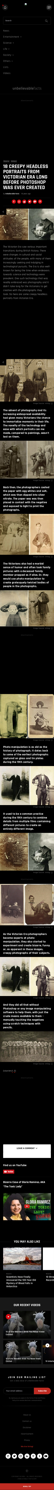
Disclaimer (27, 1427)
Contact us (27, 1421)
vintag (47, 403)
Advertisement (27, 1434)
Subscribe (42, 1391)
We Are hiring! (27, 1446)
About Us (27, 1415)
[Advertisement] (27, 129)
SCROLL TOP (27, 1486)
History (14, 161)
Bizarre (6, 161)
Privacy (27, 1440)
